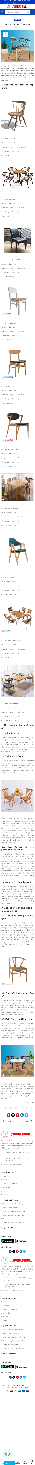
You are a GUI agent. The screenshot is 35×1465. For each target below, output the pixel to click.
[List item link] (17, 1176)
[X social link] (13, 1115)
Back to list (17, 1121)
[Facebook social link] (8, 1115)
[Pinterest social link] (17, 1115)
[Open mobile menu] (2, 12)
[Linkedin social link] (22, 1115)
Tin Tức (17, 19)
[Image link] (17, 1134)
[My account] (33, 12)
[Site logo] (18, 6)
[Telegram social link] (26, 1115)
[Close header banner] (32, 2)
